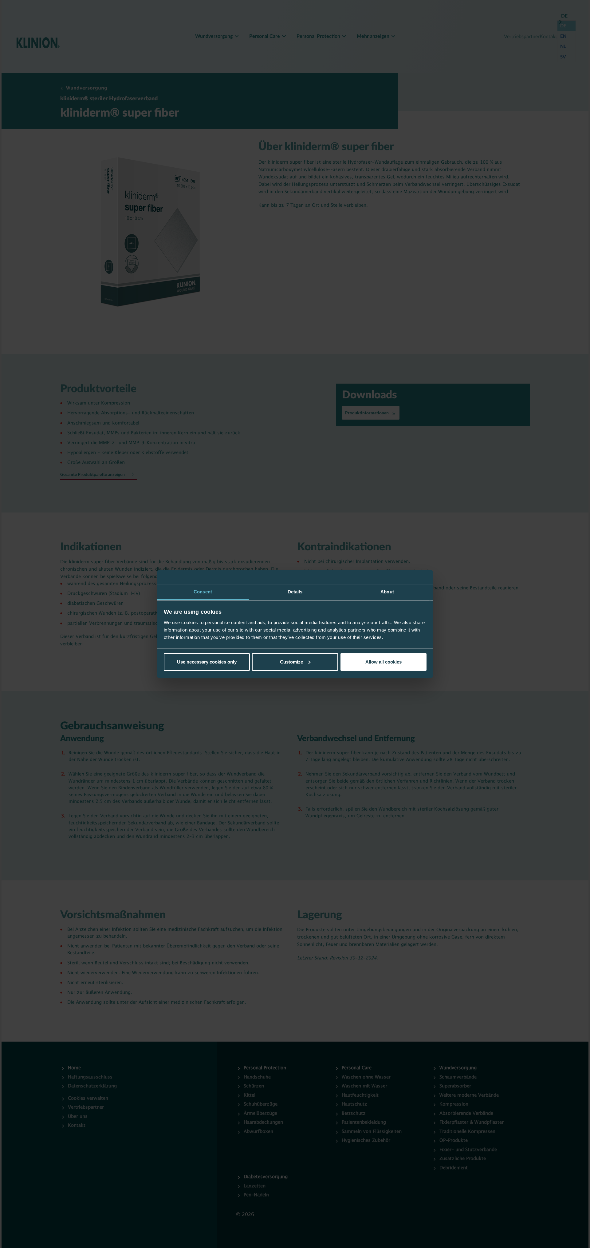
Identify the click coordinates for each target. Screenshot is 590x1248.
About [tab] (387, 591)
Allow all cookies (383, 661)
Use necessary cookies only (207, 661)
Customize (291, 661)
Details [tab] (295, 591)
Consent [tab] (203, 591)
